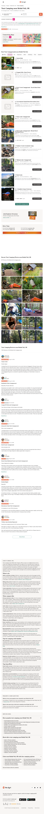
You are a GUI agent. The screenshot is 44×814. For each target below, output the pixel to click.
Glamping (30, 54)
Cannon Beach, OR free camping (12, 760)
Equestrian (40, 54)
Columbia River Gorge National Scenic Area (28, 23)
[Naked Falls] (22, 63)
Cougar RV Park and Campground (9, 405)
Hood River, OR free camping (11, 764)
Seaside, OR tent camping (10, 748)
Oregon (7, 5)
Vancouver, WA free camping (30, 763)
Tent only (10, 54)
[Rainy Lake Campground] (22, 121)
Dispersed (19, 54)
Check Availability (37, 67)
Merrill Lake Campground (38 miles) (12, 729)
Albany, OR (31, 229)
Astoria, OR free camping (29, 764)
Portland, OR (12, 228)
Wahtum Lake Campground (24, 579)
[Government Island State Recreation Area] (22, 106)
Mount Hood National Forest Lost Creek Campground (14, 461)
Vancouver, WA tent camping (11, 741)
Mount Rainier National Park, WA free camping (15, 759)
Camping (3, 5)
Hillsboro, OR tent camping (10, 752)
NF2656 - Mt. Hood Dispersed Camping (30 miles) (15, 724)
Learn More (5, 41)
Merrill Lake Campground (7, 444)
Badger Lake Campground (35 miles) (12, 727)
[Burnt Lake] (22, 180)
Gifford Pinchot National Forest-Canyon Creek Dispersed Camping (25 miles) (22, 722)
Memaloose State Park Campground (10, 505)
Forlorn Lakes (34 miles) (9, 726)
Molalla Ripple (4, 482)
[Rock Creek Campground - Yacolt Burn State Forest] (22, 92)
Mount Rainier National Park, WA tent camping (15, 744)
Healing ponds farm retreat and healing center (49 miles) (17, 733)
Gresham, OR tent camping (10, 749)
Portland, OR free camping (30, 762)
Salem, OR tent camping (9, 740)
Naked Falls (6, 701)
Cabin (24, 54)
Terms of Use (37, 807)
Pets (35, 54)
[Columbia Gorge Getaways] (22, 194)
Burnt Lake (12, 586)
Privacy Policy (30, 807)
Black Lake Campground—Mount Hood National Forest (25, 631)
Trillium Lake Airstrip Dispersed (9, 522)
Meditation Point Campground (8, 383)
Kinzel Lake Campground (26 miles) (12, 723)
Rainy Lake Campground (18, 603)
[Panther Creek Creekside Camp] (22, 150)
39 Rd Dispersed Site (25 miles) (11, 720)
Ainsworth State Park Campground (10, 426)
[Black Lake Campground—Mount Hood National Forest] (22, 135)
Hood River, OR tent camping (11, 751)
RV (14, 54)
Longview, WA (31, 228)
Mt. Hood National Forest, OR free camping (34, 759)
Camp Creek (4, 361)
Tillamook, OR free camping (11, 763)
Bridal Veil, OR (13, 5)
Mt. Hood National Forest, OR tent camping (14, 742)
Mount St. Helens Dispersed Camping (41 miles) (15, 731)
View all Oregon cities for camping (11, 767)
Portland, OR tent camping (10, 746)
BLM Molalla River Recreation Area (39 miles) (14, 730)
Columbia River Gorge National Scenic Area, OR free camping (19, 762)
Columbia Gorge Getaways (18, 676)
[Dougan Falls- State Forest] (22, 77)
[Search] (41, 14)
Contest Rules (23, 807)
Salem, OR (12, 229)
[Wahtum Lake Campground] (22, 165)
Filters (4, 54)
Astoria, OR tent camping (10, 745)
